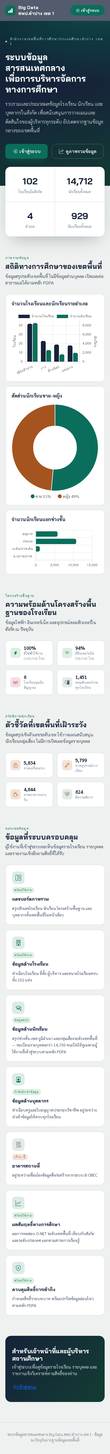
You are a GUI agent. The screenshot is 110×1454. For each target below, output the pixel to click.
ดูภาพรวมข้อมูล (81, 151)
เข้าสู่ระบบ (90, 10)
